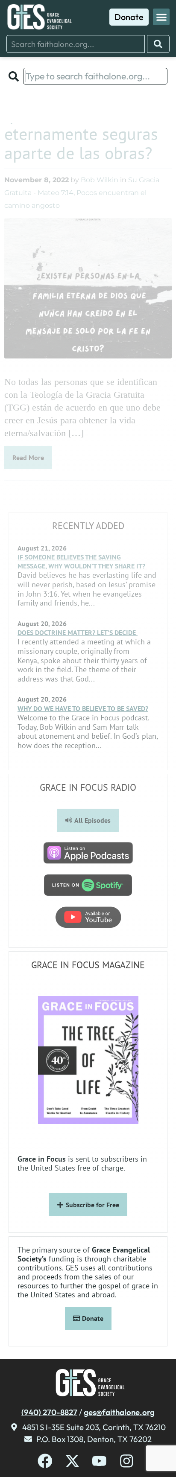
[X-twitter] (72, 1461)
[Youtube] (99, 1461)
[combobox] (75, 44)
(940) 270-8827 (49, 1412)
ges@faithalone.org (119, 1412)
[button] (161, 17)
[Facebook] (45, 1461)
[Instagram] (126, 1461)
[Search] (158, 44)
